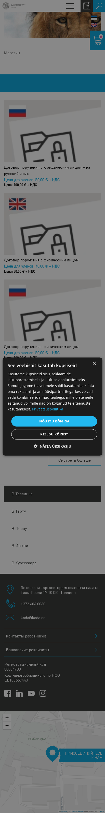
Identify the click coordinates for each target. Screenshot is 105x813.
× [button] (94, 363)
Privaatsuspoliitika (47, 409)
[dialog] (52, 406)
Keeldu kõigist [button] (54, 434)
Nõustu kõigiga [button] (54, 421)
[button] (52, 446)
